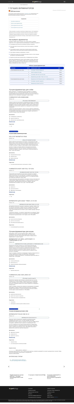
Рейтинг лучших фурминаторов (16, 23)
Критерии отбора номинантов (53, 390)
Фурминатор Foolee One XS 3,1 (37, 83)
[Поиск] (12, 1)
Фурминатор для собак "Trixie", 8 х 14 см (39, 76)
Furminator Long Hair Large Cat (37, 81)
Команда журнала (31, 390)
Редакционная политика (33, 392)
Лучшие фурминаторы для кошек (17, 27)
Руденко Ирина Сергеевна (15, 11)
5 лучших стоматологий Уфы (37, 375)
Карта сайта (49, 395)
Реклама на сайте (51, 392)
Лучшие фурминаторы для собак (17, 25)
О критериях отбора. (27, 13)
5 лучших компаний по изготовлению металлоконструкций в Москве (54, 376)
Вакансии (49, 393)
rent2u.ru (56, 397)
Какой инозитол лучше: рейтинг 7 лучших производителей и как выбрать (17, 376)
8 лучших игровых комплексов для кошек (18, 133)
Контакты (30, 393)
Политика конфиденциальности (34, 395)
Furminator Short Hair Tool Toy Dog (38, 74)
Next (64, 366)
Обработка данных (51, 388)
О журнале (30, 388)
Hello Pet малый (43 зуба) (36, 72)
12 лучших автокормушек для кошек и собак (18, 311)
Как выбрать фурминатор (15, 21)
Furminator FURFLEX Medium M (37, 70)
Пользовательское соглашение (34, 397)
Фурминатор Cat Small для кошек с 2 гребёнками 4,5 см (42, 78)
